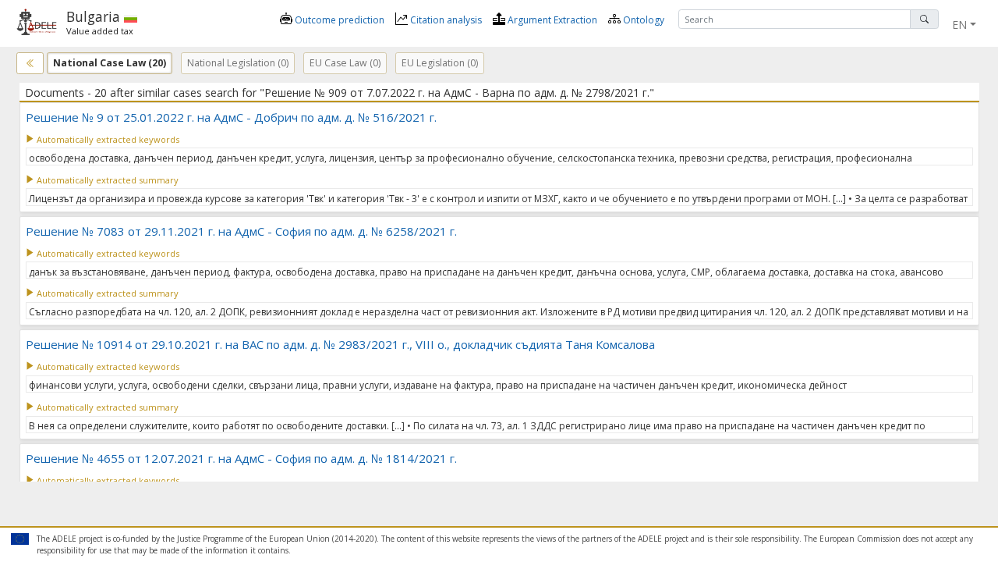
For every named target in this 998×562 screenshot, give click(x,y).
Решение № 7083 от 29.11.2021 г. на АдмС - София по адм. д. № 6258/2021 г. (241, 231)
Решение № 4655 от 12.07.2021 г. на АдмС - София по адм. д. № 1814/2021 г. (241, 458)
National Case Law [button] (109, 62)
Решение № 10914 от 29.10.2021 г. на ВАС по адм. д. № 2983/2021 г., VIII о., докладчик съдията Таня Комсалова (340, 344)
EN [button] (959, 24)
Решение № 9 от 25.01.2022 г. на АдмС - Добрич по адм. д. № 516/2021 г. (231, 117)
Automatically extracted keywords (106, 139)
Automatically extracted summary (106, 180)
